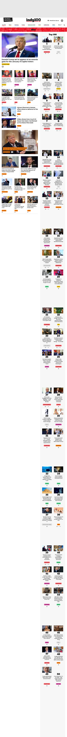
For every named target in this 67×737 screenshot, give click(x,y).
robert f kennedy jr (46, 404)
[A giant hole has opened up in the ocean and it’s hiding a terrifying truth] (47, 469)
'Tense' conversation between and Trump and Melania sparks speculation (58, 162)
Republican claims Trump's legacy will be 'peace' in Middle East (58, 261)
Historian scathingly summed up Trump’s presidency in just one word (7, 188)
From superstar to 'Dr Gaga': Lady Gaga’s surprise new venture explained (58, 679)
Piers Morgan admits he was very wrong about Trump (32, 188)
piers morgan (30, 191)
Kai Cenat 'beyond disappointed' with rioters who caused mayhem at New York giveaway (7, 81)
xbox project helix (47, 265)
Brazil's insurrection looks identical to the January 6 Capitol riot (19, 98)
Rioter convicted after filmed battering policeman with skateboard (32, 98)
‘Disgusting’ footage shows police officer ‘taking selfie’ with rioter (7, 206)
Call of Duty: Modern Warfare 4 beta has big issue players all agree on (47, 85)
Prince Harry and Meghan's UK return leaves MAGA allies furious (58, 202)
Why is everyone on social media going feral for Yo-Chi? (58, 518)
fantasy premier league (47, 524)
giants (47, 286)
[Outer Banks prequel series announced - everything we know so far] (47, 231)
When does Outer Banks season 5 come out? (47, 598)
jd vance (58, 404)
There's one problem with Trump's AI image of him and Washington (58, 361)
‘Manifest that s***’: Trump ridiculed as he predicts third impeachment (47, 440)
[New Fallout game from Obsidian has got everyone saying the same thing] (58, 628)
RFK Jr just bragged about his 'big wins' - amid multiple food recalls (46, 399)
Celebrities (46, 24)
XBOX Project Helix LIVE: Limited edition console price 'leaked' (47, 261)
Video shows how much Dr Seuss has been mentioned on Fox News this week (27, 121)
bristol (29, 102)
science (58, 562)
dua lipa (46, 366)
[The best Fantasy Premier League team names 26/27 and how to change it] (47, 510)
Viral (39, 24)
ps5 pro (47, 424)
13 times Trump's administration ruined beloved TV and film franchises (47, 203)
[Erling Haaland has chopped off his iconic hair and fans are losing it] (58, 411)
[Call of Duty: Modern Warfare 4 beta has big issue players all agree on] (47, 75)
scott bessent (46, 324)
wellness (58, 721)
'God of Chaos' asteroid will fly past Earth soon (58, 477)
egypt (47, 503)
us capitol (4, 210)
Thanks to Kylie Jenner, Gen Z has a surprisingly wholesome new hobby (47, 578)
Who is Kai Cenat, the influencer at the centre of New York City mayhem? (19, 80)
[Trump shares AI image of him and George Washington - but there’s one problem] (58, 352)
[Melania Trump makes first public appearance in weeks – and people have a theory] (47, 173)
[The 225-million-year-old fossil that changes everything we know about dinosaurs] (58, 548)
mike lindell (47, 662)
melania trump (47, 186)
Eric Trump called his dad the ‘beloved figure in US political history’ (28, 170)
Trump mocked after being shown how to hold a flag (58, 124)
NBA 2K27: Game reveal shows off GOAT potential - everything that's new (58, 599)
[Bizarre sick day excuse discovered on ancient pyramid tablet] (58, 728)
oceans (47, 483)
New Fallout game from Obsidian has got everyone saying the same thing (58, 637)
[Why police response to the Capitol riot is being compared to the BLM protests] (32, 199)
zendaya (58, 88)
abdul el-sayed (47, 166)
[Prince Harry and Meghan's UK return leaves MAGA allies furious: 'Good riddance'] (58, 194)
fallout (58, 642)
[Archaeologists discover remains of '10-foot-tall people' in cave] (47, 272)
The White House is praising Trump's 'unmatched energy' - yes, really (58, 339)
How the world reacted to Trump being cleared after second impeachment (15, 148)
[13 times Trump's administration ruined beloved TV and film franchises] (47, 194)
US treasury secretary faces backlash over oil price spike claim (47, 318)
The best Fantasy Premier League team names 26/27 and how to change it (47, 519)
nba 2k (58, 604)
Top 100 (4, 24)
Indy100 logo (33, 20)
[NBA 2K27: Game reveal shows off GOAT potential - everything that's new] (58, 590)
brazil (16, 102)
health (58, 662)
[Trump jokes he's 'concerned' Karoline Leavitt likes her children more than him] (47, 96)
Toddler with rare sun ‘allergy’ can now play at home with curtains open (58, 658)
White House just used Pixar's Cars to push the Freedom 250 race (46, 47)
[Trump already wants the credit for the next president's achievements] (58, 96)
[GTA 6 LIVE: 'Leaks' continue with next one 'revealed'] (58, 39)
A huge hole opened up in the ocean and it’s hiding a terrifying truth (47, 478)
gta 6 (58, 51)
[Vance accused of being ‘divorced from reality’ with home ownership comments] (58, 390)
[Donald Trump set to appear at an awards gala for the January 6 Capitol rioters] (20, 45)
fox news (19, 125)
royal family (58, 207)
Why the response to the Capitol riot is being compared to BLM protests (32, 206)
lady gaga (58, 683)
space (58, 483)
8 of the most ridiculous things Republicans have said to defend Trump (19, 188)
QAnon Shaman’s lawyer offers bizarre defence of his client (27, 109)
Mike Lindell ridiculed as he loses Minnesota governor (47, 657)
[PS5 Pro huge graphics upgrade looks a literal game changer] (47, 411)
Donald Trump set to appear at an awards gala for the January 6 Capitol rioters (20, 60)
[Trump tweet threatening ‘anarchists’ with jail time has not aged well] (19, 199)
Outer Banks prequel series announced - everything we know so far (47, 240)
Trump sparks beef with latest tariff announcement (46, 677)
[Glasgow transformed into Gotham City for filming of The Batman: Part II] (47, 729)
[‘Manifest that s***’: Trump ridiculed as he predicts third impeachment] (47, 431)
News (10, 24)
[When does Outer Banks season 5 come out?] (47, 590)
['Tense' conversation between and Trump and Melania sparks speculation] (58, 153)
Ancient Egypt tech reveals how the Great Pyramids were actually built (47, 498)
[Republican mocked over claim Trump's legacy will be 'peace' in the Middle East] (58, 252)
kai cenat (4, 84)
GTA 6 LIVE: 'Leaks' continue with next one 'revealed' (58, 47)
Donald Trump (46, 51)
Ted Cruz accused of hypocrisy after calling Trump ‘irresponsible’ (8, 170)
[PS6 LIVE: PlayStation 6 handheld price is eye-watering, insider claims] (58, 173)
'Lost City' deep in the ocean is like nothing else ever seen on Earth (58, 498)
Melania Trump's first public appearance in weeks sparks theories (47, 182)
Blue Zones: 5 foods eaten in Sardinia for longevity (58, 715)
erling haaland (58, 424)
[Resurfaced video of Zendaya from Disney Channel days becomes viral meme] (58, 75)
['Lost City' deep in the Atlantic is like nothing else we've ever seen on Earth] (58, 490)
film (58, 324)
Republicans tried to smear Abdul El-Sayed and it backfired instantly (46, 161)
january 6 (4, 102)
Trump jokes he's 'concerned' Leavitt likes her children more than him (47, 105)
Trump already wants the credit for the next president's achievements (58, 105)
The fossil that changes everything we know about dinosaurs (58, 557)
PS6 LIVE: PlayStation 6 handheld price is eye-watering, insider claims (58, 182)
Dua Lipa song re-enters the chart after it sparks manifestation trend (47, 361)
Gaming (16, 24)
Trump (23, 24)
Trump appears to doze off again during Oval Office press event (46, 125)
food (58, 524)
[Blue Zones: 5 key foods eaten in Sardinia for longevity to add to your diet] (58, 707)
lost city (58, 503)
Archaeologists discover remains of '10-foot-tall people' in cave (47, 280)
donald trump (5, 64)
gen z (58, 286)
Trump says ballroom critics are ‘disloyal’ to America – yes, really (47, 717)
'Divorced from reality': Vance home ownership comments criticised (58, 399)
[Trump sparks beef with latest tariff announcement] (47, 669)
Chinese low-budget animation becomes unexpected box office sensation (58, 319)
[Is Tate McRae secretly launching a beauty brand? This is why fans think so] (47, 628)
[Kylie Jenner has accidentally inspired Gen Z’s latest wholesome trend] (47, 569)
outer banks (47, 245)
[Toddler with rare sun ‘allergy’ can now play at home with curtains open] (58, 649)
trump (16, 191)
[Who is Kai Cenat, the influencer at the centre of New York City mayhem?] (19, 73)
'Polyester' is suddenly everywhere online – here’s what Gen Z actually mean (58, 281)
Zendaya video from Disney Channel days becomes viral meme (58, 85)
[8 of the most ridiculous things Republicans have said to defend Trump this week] (19, 182)
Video (53, 24)
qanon (19, 114)
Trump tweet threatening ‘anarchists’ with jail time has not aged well (19, 206)
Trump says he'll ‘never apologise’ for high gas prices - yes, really (58, 577)
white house (47, 207)
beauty (47, 642)
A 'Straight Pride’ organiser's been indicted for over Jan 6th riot (7, 98)
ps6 (58, 186)
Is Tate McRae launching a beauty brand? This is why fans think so (47, 636)
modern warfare (47, 88)
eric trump (23, 174)
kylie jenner (47, 583)
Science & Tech (31, 24)
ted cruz (4, 174)
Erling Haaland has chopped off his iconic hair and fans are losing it (58, 420)
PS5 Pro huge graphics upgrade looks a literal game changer (46, 420)
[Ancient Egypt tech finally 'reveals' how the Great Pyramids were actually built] (47, 490)
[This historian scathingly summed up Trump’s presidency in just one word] (7, 182)
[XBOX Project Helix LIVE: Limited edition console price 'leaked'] (47, 252)
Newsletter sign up (54, 20)
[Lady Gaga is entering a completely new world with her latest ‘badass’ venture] (58, 669)
